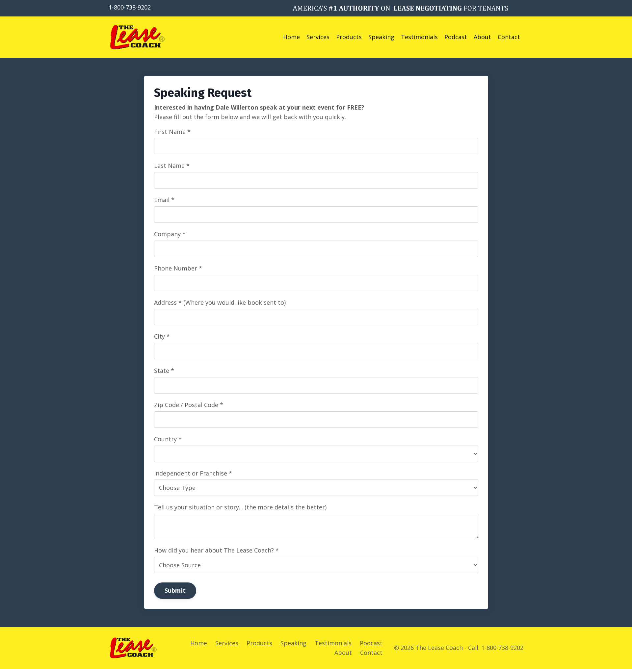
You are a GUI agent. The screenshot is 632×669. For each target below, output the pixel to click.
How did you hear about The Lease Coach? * (216, 550)
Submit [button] (175, 590)
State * (164, 370)
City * (162, 336)
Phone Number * (178, 268)
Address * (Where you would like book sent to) (220, 302)
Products (349, 37)
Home (291, 37)
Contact (509, 37)
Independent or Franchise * (193, 473)
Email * (164, 200)
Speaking (381, 37)
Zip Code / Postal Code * (188, 405)
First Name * (172, 132)
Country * (168, 439)
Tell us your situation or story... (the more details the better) (240, 507)
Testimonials (419, 37)
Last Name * (172, 165)
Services (317, 37)
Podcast (455, 37)
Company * (170, 234)
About (482, 37)
